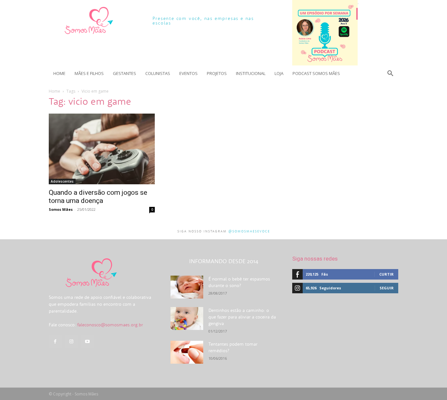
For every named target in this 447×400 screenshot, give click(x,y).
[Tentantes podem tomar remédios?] (186, 352)
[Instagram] (71, 341)
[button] (390, 73)
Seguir (387, 287)
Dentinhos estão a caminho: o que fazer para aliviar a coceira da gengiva (242, 316)
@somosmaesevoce (249, 231)
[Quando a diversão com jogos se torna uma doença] (102, 149)
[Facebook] (55, 341)
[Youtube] (87, 341)
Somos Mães (61, 209)
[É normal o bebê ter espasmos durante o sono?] (186, 287)
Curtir (386, 274)
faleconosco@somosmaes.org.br (110, 325)
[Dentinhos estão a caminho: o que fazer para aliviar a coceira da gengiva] (186, 318)
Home (54, 91)
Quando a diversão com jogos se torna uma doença (98, 197)
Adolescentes (62, 181)
